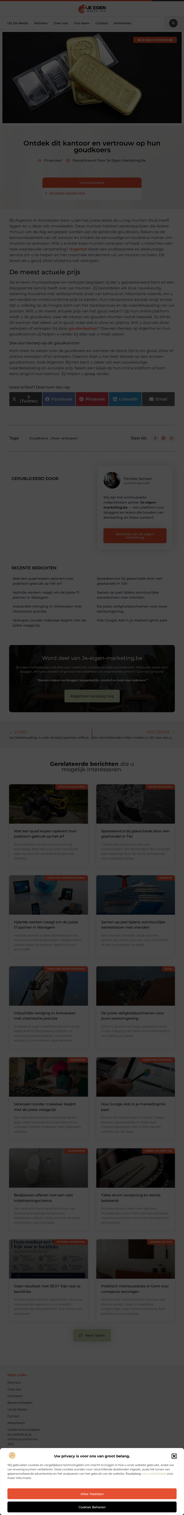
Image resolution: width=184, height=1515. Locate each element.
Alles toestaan (92, 1494)
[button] (174, 1456)
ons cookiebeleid (154, 1473)
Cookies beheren (92, 1507)
